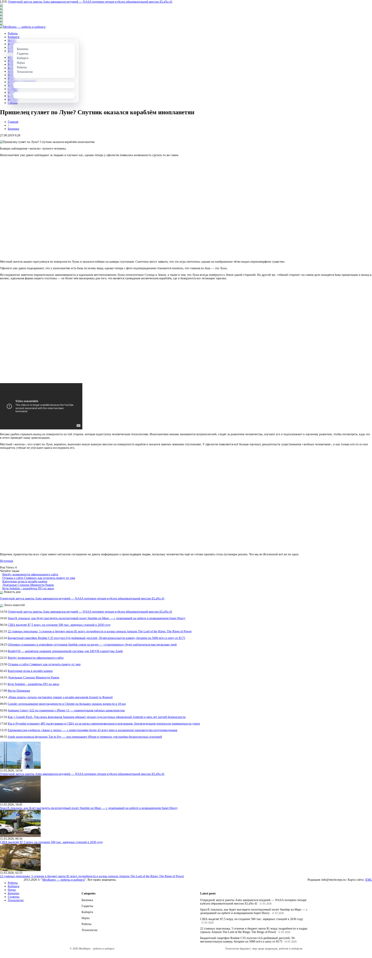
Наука (12, 889)
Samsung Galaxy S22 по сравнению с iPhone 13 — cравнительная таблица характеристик (66, 710)
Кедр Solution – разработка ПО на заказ (28, 588)
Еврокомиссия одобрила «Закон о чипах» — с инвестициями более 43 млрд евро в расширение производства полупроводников (92, 730)
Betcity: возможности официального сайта (30, 574)
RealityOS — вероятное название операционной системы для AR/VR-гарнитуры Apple (65, 651)
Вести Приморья (19, 690)
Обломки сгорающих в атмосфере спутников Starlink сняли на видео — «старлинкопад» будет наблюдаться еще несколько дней (92, 644)
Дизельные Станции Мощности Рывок (28, 584)
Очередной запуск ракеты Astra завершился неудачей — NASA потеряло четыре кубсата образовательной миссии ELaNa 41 (90, 1)
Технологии (16, 900)
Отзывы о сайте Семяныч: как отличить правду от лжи (38, 578)
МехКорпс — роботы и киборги (63, 879)
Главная (13, 121)
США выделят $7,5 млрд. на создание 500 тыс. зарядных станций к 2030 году (59, 624)
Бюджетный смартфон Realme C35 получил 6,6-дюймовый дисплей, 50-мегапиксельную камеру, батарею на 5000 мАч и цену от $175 (96, 638)
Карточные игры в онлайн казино (24, 581)
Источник (6, 560)
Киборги (13, 37)
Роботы (13, 33)
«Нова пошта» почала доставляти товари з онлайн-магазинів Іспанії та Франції (60, 697)
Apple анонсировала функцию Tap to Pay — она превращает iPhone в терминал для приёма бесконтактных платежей (85, 736)
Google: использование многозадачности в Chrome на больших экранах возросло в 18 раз (67, 703)
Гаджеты (13, 896)
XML (368, 879)
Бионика (13, 128)
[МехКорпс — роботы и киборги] (23, 26)
